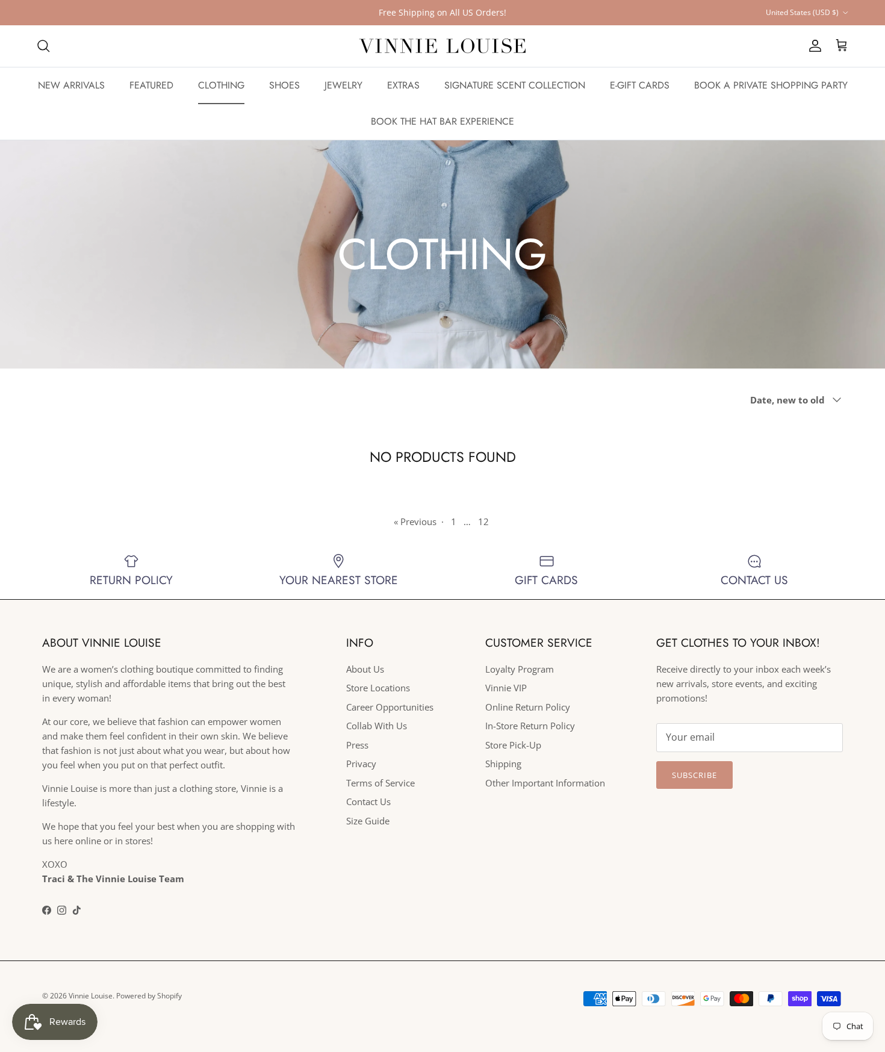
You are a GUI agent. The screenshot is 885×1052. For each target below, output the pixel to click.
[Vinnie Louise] (442, 46)
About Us (365, 669)
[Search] (43, 46)
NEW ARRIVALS (71, 85)
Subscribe (694, 775)
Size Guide (368, 821)
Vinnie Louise (91, 996)
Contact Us (368, 801)
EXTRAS (403, 85)
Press (357, 745)
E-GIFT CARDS (639, 85)
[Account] (812, 46)
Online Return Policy (527, 707)
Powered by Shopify (149, 996)
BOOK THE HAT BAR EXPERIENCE (442, 121)
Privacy (361, 764)
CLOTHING (221, 85)
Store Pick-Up (513, 745)
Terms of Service (380, 783)
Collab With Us (376, 726)
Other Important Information (545, 783)
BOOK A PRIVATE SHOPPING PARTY (771, 85)
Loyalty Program (519, 669)
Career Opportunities (389, 707)
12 (483, 521)
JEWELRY (343, 85)
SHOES (284, 85)
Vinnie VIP (506, 688)
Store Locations (378, 688)
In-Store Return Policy (530, 726)
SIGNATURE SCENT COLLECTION (514, 85)
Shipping (503, 764)
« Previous (415, 521)
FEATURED (151, 85)
